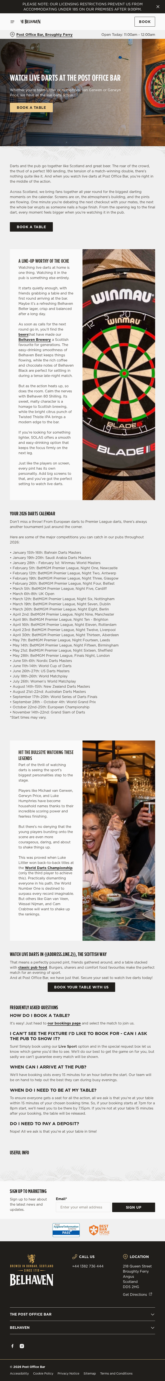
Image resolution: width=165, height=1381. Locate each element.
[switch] (62, 705)
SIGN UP (134, 1207)
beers (23, 334)
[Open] (12, 21)
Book (144, 22)
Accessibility (19, 1373)
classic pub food (32, 967)
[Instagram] (21, 1346)
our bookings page (64, 1023)
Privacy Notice (68, 1373)
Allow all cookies (134, 735)
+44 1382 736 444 (88, 1266)
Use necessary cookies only (81, 735)
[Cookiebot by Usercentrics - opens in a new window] (141, 642)
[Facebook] (12, 1346)
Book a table (31, 107)
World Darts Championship (49, 867)
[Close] (157, 6)
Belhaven (20, 1327)
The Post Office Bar (31, 1314)
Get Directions (135, 1294)
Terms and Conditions (116, 1373)
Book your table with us (81, 987)
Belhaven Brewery (34, 339)
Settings (145, 721)
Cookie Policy (43, 1373)
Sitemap (90, 1373)
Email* (61, 1198)
